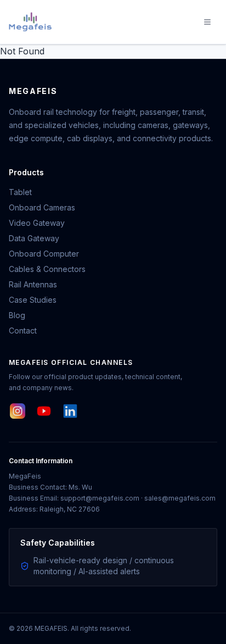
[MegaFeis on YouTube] (44, 411)
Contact (23, 330)
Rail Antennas (33, 284)
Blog (17, 315)
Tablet (20, 192)
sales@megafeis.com (180, 498)
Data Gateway (34, 238)
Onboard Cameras (42, 207)
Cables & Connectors (47, 269)
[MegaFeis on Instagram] (17, 411)
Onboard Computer (44, 253)
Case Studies (32, 299)
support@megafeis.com (99, 498)
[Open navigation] (207, 22)
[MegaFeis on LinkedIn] (70, 411)
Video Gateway (37, 222)
